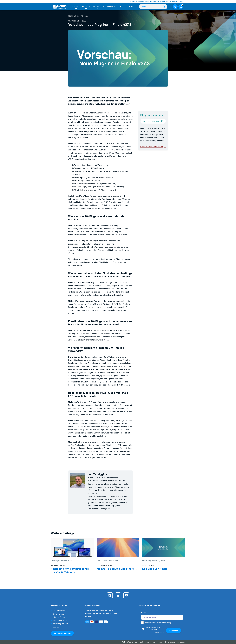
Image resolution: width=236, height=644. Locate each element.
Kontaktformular (59, 614)
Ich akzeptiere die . (158, 623)
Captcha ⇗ (159, 632)
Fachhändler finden (60, 620)
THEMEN (86, 6)
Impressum (181, 642)
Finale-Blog (73, 15)
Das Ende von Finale (154, 568)
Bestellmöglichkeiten (60, 623)
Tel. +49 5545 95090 (176, 1)
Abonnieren (173, 630)
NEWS (120, 6)
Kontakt (132, 1)
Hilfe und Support (59, 617)
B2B (167, 1)
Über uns (56, 627)
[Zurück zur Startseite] (60, 7)
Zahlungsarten (145, 642)
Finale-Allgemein (158, 560)
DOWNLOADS (109, 6)
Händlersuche (154, 1)
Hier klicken (154, 629)
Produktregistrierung (142, 1)
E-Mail (144, 612)
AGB (123, 642)
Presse (162, 1)
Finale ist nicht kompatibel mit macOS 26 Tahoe (70, 570)
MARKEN (76, 6)
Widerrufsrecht (132, 642)
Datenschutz (170, 642)
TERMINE (129, 6)
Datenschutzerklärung (164, 623)
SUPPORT (96, 6)
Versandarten (158, 642)
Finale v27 (83, 15)
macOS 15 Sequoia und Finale (115, 568)
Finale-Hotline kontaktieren (151, 146)
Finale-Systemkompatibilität (61, 560)
